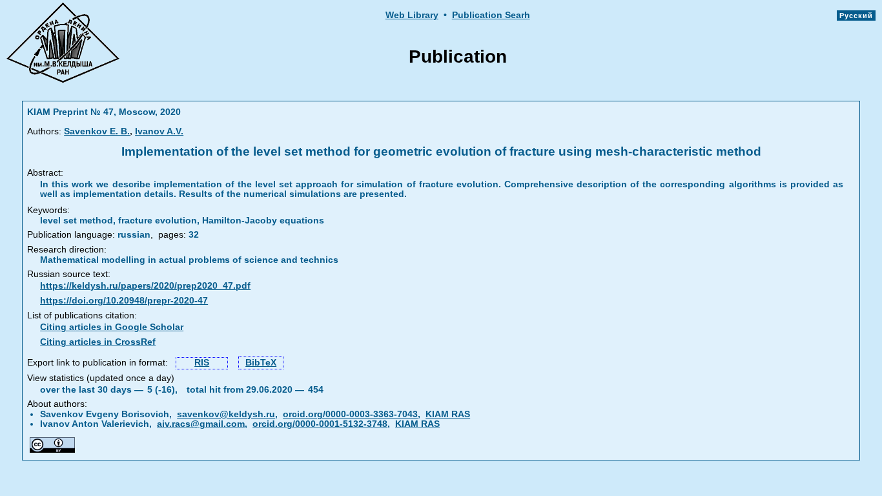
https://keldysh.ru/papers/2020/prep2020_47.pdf (145, 286)
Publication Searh (491, 15)
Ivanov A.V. (159, 131)
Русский (856, 15)
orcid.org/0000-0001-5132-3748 (319, 424)
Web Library (411, 15)
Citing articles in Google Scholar (111, 327)
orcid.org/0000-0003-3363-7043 (350, 414)
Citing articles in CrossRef (98, 342)
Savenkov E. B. (97, 131)
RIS (201, 362)
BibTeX (260, 362)
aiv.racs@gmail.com (201, 424)
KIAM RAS (448, 414)
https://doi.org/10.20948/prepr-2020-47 (124, 300)
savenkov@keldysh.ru (226, 414)
